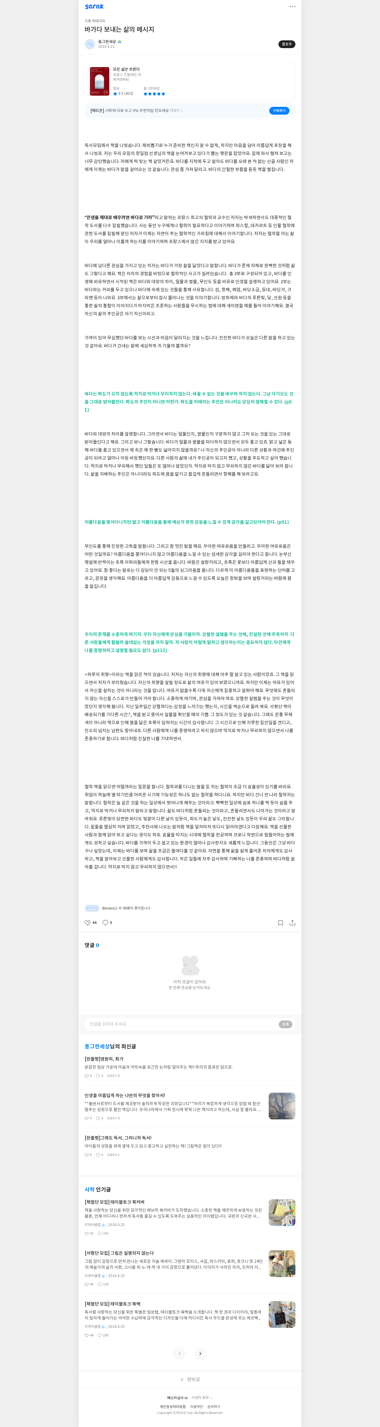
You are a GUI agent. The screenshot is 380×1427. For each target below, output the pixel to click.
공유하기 (292, 923)
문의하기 (213, 1407)
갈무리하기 (281, 923)
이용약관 (196, 1407)
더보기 (292, 7)
